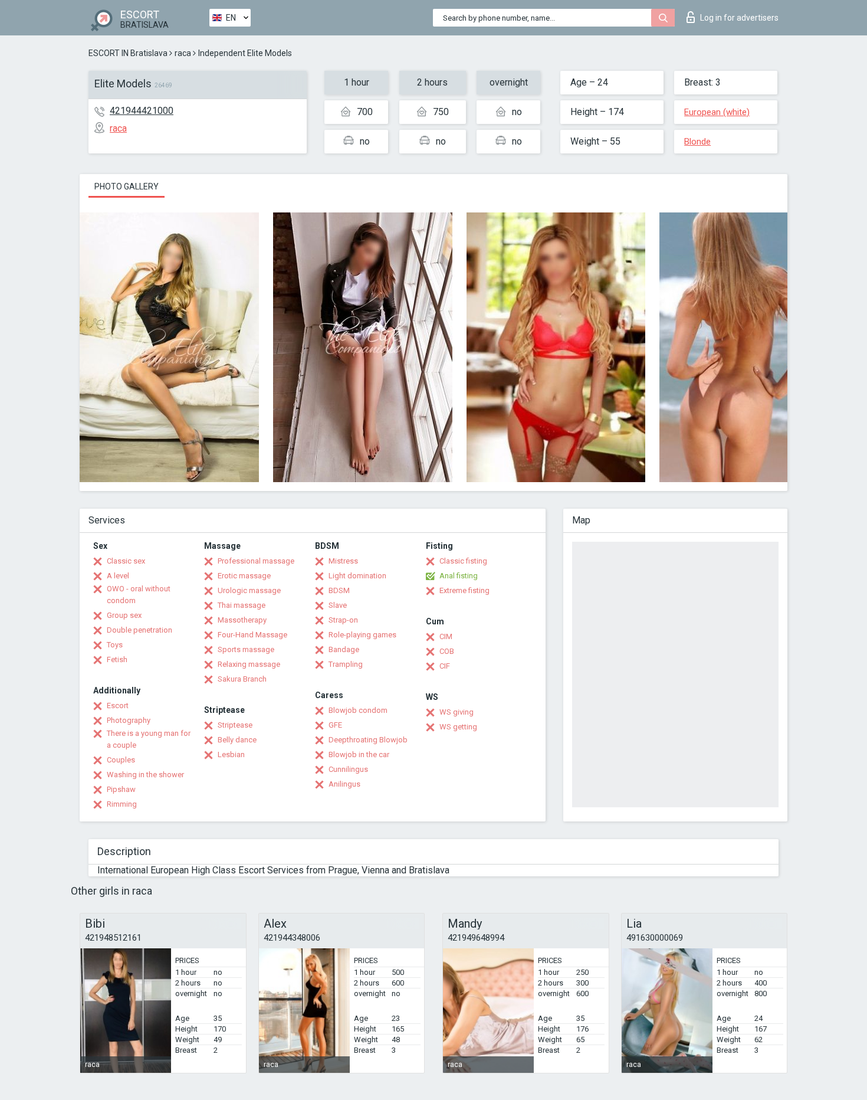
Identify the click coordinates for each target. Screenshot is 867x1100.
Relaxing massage (249, 664)
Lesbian (231, 754)
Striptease (235, 725)
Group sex (124, 615)
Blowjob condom (358, 710)
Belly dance (237, 739)
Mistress (343, 560)
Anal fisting (458, 575)
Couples (121, 759)
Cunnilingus (348, 769)
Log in (739, 17)
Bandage (344, 649)
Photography (128, 720)
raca (183, 53)
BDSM (339, 590)
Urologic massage (249, 590)
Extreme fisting (464, 590)
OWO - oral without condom (138, 594)
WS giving (456, 712)
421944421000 (141, 110)
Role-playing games (362, 634)
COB (446, 651)
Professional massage (256, 560)
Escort (118, 705)
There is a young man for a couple (149, 739)
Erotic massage (244, 575)
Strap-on (343, 620)
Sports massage (246, 649)
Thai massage (241, 605)
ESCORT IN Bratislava (128, 53)
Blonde (697, 141)
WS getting (458, 726)
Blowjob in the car (359, 754)
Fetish (117, 659)
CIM (445, 636)
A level (118, 575)
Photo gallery (126, 186)
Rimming (122, 804)
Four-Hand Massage (252, 634)
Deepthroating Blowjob (368, 739)
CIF (444, 666)
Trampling (346, 664)
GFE (335, 725)
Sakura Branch (242, 679)
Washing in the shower (145, 774)
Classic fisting (463, 560)
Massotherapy (242, 620)
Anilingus (344, 784)
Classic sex (126, 560)
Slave (338, 605)
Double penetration (139, 630)
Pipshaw (121, 789)
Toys (115, 644)
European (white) (717, 112)
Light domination (357, 575)
